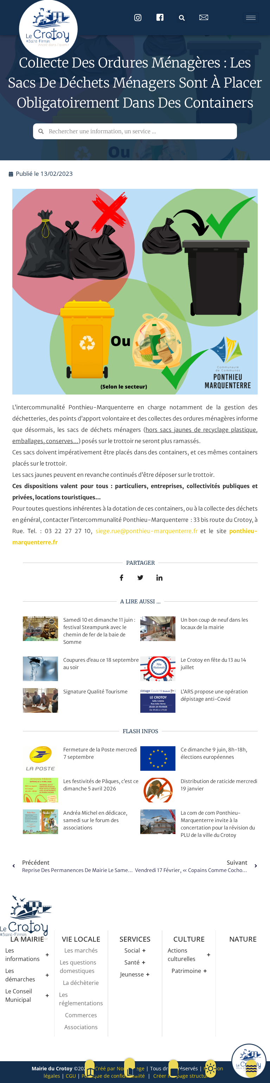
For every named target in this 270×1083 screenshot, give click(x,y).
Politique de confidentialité (113, 1075)
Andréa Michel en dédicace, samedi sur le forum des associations (95, 820)
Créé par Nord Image (119, 1068)
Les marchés (81, 950)
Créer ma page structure (182, 1075)
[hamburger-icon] (251, 18)
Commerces (81, 1015)
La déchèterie (81, 983)
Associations (81, 1027)
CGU (71, 1075)
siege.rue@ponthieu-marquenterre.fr (147, 530)
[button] (181, 18)
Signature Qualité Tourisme (95, 691)
